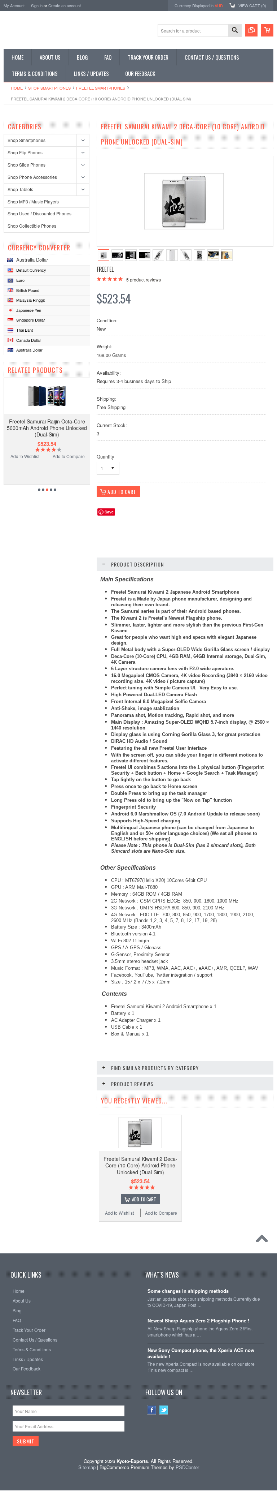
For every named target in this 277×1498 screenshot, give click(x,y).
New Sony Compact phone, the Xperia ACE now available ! (201, 1353)
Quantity (105, 456)
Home (17, 88)
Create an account (64, 5)
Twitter (163, 1410)
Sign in (37, 5)
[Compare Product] (251, 30)
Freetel (105, 269)
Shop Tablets (20, 189)
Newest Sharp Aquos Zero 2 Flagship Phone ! (198, 1321)
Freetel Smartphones (100, 88)
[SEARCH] (234, 31)
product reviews (143, 279)
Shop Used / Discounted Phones (39, 213)
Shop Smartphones (49, 88)
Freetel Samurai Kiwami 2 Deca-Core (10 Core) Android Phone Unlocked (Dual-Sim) (140, 1165)
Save (109, 512)
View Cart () (252, 5)
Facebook (152, 1410)
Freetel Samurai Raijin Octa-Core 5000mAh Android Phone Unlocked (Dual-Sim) (47, 428)
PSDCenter (187, 1467)
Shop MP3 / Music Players (33, 201)
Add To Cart (144, 1199)
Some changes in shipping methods (188, 1291)
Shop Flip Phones (25, 152)
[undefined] (184, 227)
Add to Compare (69, 456)
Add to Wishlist (24, 456)
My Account (14, 5)
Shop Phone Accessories (32, 177)
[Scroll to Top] (264, 1240)
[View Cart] (267, 30)
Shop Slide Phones (26, 165)
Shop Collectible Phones (32, 226)
